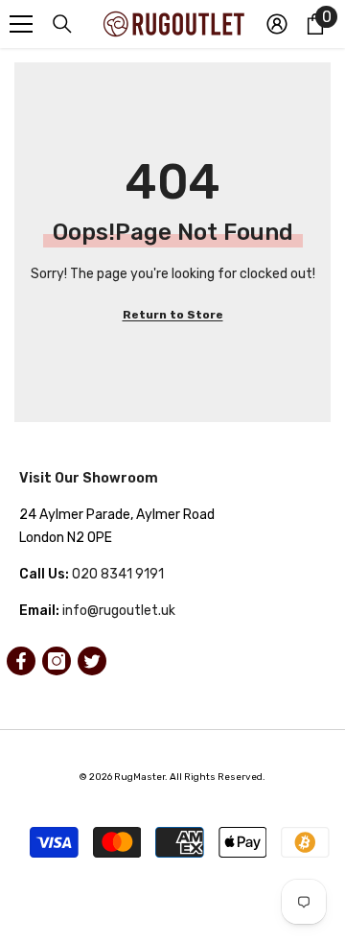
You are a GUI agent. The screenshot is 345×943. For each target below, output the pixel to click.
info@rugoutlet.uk (118, 610)
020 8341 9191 (118, 574)
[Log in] (276, 24)
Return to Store (173, 314)
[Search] (62, 23)
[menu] (21, 23)
